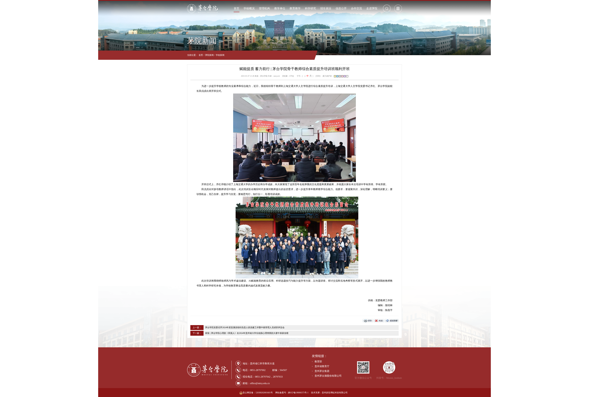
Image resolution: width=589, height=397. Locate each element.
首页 (236, 8)
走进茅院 (371, 8)
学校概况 (249, 8)
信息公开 (341, 8)
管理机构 (264, 8)
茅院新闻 (209, 55)
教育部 (318, 361)
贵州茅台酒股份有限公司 (328, 375)
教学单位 (279, 8)
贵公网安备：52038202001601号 (258, 392)
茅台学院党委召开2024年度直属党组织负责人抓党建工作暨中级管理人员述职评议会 (245, 327)
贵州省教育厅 (322, 366)
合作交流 (356, 8)
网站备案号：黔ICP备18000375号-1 (291, 392)
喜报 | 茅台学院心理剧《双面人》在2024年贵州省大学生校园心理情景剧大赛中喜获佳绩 (246, 333)
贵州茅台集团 (322, 371)
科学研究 (310, 8)
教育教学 (295, 8)
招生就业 (325, 8)
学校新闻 (220, 55)
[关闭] (318, 76)
